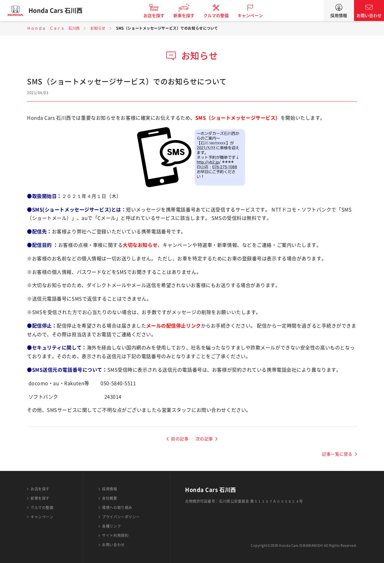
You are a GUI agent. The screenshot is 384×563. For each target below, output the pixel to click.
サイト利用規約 (115, 535)
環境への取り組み (117, 507)
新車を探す (183, 15)
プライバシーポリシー (121, 517)
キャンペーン (250, 15)
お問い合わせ (369, 15)
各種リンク (111, 526)
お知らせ (97, 28)
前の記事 (179, 439)
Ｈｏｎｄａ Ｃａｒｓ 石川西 (53, 28)
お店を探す (153, 15)
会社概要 (109, 498)
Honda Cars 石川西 (55, 10)
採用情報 (338, 15)
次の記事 (204, 439)
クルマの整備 (216, 15)
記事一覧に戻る (337, 454)
